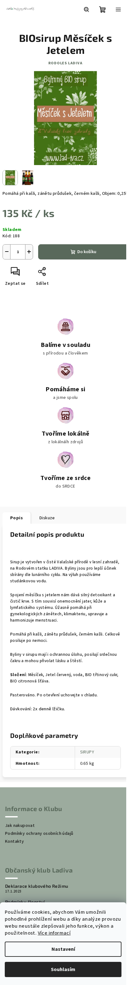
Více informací (54, 933)
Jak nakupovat (20, 825)
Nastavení (63, 949)
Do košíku (86, 252)
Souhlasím (63, 969)
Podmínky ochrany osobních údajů (39, 833)
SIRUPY (87, 752)
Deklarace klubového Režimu (36, 886)
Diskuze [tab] (47, 518)
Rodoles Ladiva (65, 63)
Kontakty (14, 841)
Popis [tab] (16, 518)
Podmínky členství (25, 902)
